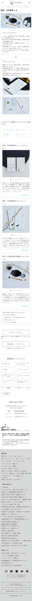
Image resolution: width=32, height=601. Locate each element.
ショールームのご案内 (10, 322)
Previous (9, 164)
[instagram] (6, 571)
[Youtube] (22, 571)
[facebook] (11, 571)
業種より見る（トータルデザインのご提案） (18, 6)
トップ (2, 6)
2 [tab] (13, 179)
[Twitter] (17, 571)
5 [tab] (21, 179)
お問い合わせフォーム (10, 319)
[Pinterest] (27, 571)
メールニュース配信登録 (17, 576)
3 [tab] (16, 179)
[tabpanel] (16, 163)
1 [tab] (11, 179)
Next (22, 164)
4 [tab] (19, 179)
